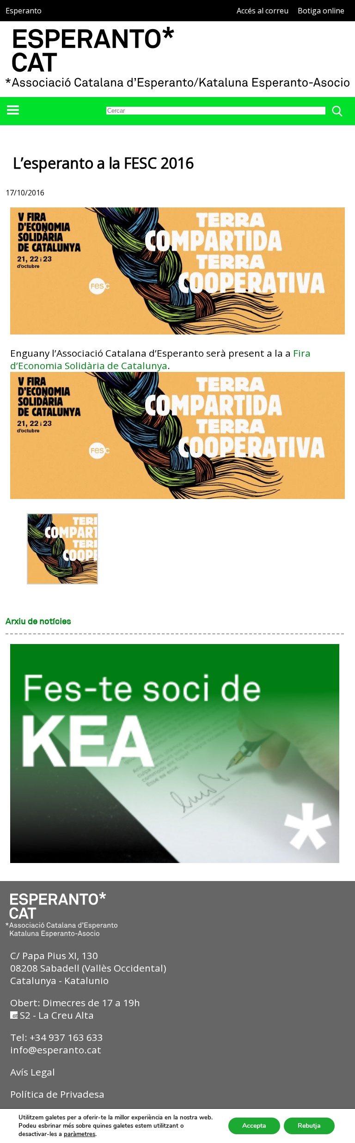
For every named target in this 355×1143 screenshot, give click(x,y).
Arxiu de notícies (38, 622)
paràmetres (79, 1134)
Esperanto (24, 11)
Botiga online (321, 11)
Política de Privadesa (57, 1094)
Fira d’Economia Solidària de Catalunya (160, 359)
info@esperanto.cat (55, 1049)
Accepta (254, 1125)
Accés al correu (262, 11)
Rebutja (309, 1125)
